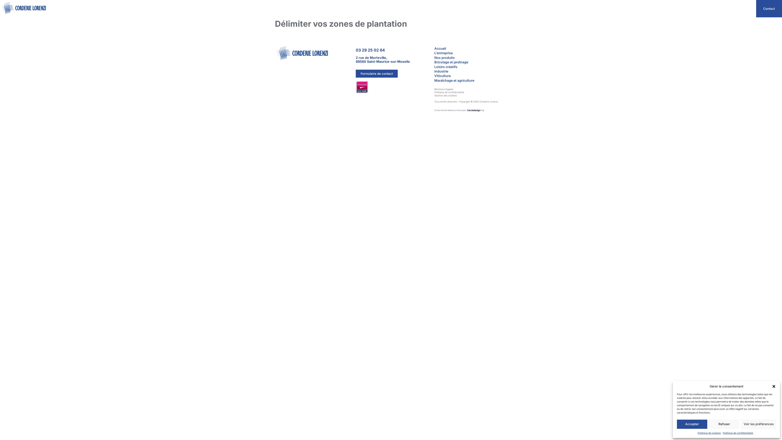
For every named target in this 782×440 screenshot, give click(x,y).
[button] (774, 386)
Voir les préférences (759, 424)
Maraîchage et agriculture (454, 80)
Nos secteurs (705, 9)
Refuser (724, 424)
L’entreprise (678, 9)
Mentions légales (443, 89)
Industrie (441, 71)
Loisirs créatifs (445, 67)
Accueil (655, 9)
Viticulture (442, 76)
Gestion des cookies (445, 95)
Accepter (692, 424)
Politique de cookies (709, 432)
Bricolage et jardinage (451, 62)
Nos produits (738, 9)
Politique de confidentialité (738, 432)
